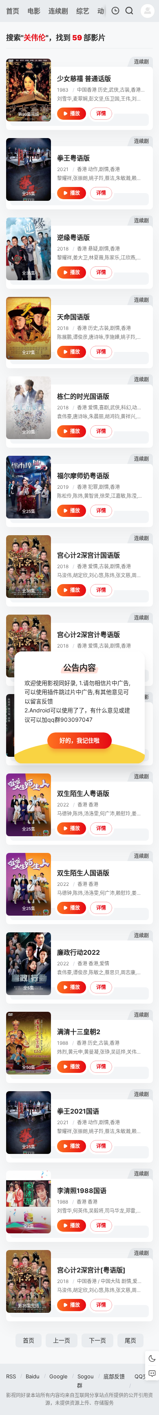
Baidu (33, 1376)
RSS (11, 1376)
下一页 (97, 1340)
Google (58, 1376)
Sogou (85, 1376)
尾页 (130, 1340)
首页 (28, 1340)
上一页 (61, 1340)
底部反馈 (114, 1376)
